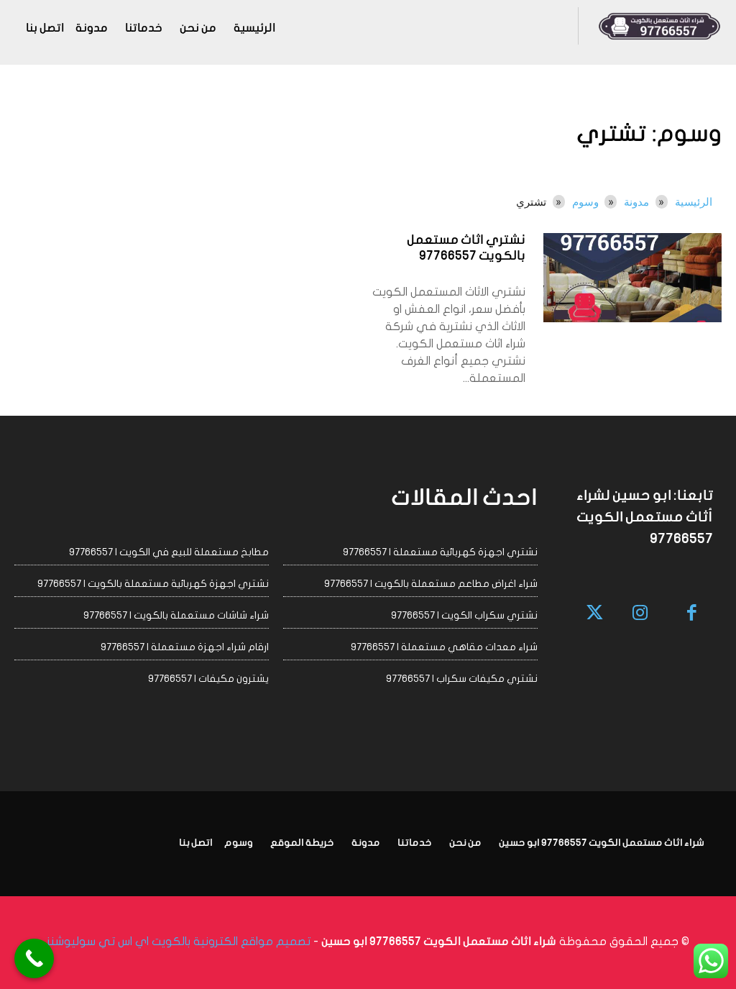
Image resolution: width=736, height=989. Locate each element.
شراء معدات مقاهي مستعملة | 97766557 (444, 647)
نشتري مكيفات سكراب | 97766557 (462, 678)
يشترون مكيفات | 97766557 (208, 678)
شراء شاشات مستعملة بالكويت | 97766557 (176, 615)
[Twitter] (595, 614)
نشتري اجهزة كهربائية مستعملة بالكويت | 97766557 (153, 583)
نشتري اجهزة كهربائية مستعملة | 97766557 (440, 552)
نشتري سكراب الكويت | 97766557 (464, 615)
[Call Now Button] (34, 958)
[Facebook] (692, 614)
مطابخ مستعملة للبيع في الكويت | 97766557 (169, 552)
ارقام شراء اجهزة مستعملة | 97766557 (185, 647)
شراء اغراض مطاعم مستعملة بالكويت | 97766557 (431, 583)
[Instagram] (640, 614)
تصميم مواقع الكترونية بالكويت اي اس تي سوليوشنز (178, 941)
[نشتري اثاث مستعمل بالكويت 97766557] (632, 277)
